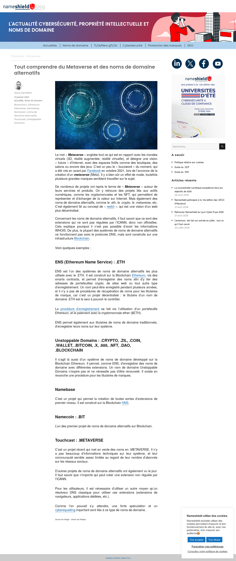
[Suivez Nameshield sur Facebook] (205, 63)
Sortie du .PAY (181, 172)
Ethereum (138, 275)
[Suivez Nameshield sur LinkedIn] (178, 63)
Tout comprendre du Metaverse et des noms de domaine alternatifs (84, 70)
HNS (125, 402)
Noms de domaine (75, 45)
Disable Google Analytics (118, 557)
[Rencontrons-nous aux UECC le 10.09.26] (198, 106)
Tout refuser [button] (214, 539)
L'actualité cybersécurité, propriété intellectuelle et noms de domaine (79, 27)
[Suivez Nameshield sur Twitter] (192, 63)
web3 (110, 206)
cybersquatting (65, 509)
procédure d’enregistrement (80, 308)
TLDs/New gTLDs (105, 45)
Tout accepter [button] (196, 539)
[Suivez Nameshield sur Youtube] (218, 63)
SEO (190, 45)
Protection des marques (165, 45)
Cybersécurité (132, 45)
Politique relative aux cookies (189, 162)
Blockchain (81, 238)
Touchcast (19, 119)
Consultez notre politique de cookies (207, 551)
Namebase (33, 108)
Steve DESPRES (23, 92)
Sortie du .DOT (181, 167)
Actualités (50, 45)
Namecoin (20, 112)
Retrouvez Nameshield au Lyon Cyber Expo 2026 (199, 212)
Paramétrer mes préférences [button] (207, 546)
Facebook (94, 170)
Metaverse (20, 108)
